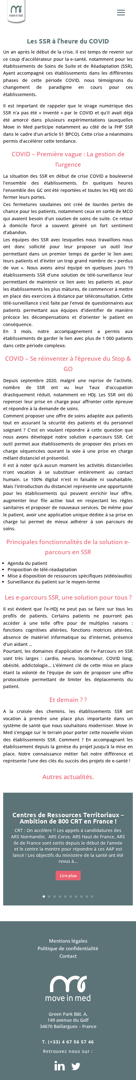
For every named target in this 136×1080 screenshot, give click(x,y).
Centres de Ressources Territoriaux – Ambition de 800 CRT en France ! (68, 818)
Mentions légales (68, 941)
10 (92, 896)
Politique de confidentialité (68, 948)
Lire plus (68, 875)
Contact (68, 956)
